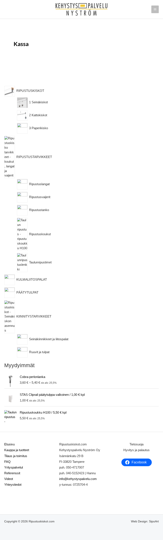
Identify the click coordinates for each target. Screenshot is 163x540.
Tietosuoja (136, 444)
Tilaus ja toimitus (15, 456)
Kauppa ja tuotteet (16, 450)
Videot (8, 479)
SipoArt (154, 521)
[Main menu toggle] (155, 9)
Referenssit (12, 473)
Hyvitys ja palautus (136, 450)
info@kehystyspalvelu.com (78, 479)
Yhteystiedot (12, 484)
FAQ (7, 461)
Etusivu (9, 444)
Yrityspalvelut (13, 467)
